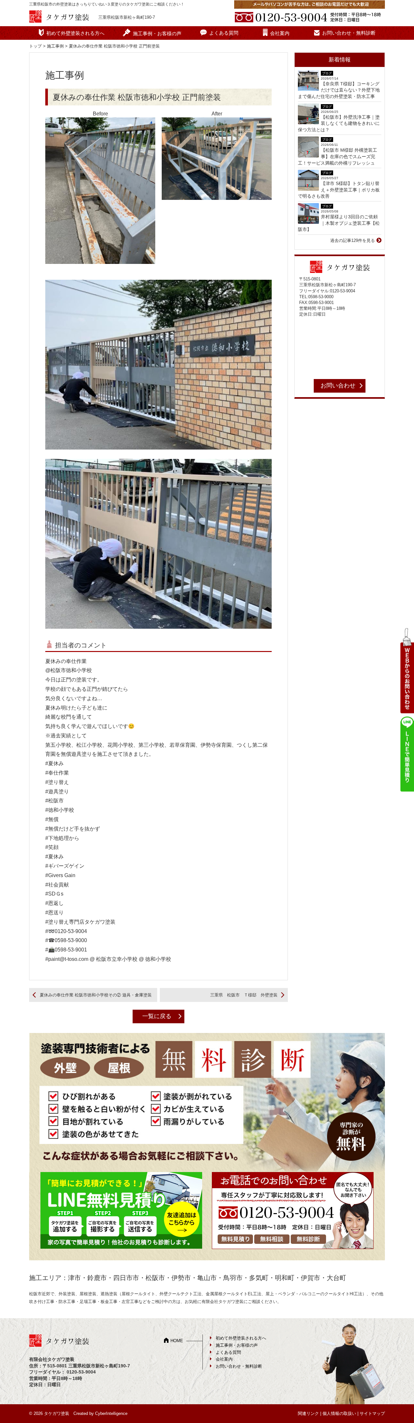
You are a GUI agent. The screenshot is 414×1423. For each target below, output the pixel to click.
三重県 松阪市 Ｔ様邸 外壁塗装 (244, 995)
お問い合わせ (338, 385)
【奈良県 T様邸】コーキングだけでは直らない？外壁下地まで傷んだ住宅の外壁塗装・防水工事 (339, 90)
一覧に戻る (156, 1016)
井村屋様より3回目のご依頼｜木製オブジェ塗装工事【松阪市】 (339, 223)
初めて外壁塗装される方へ (75, 33)
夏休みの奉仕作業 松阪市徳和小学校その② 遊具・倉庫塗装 (96, 995)
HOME (176, 1340)
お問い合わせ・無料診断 (349, 33)
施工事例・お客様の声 (157, 33)
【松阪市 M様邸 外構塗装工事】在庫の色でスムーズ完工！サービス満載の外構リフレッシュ (337, 156)
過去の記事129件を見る (352, 240)
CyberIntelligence (111, 1413)
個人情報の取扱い (339, 1413)
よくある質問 (223, 33)
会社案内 (279, 33)
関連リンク (308, 1413)
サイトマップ (372, 1413)
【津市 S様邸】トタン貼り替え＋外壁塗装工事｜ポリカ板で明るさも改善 (339, 190)
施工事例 (55, 46)
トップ (35, 46)
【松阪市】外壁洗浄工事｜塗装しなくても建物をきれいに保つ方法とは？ (339, 123)
